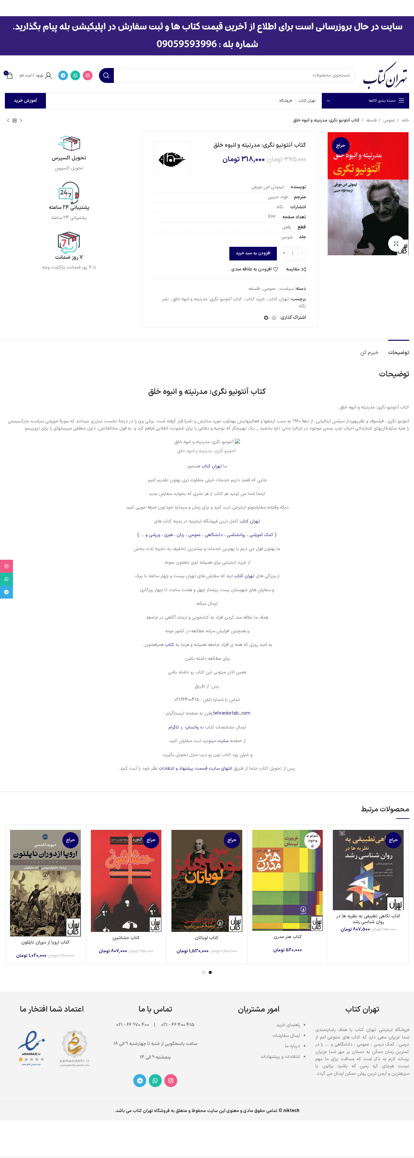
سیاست (286, 288)
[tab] (398, 350)
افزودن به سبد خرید (253, 253)
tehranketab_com (231, 713)
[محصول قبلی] (21, 121)
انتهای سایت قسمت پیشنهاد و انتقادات (196, 768)
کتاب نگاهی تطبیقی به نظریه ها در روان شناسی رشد (368, 919)
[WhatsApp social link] (75, 75)
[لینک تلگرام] (63, 75)
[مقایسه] (338, 840)
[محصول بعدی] (8, 121)
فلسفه (371, 120)
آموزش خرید (25, 100)
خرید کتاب (255, 299)
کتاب (169, 644)
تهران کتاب (278, 299)
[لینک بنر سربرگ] (216, 6)
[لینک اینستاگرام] (88, 75)
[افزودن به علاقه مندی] (338, 869)
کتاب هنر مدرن (288, 937)
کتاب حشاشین (126, 937)
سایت (222, 741)
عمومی (388, 120)
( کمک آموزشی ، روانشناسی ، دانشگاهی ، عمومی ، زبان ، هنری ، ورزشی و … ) (207, 535)
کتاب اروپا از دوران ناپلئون (45, 942)
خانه (404, 120)
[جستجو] (106, 75)
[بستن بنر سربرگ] (8, 6)
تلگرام (174, 727)
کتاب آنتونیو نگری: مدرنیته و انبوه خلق (207, 299)
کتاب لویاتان (206, 937)
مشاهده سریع (338, 855)
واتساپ (192, 727)
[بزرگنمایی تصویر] (396, 243)
